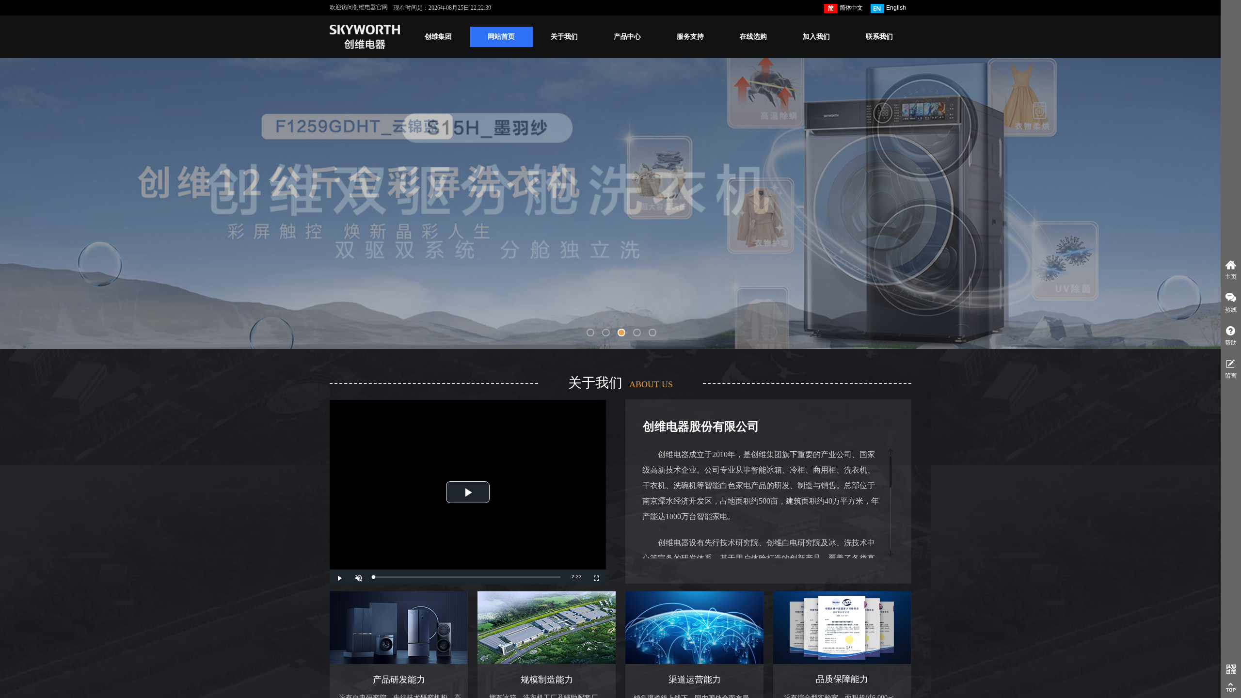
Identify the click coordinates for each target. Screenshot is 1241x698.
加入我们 (816, 36)
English (896, 7)
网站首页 (501, 36)
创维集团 (438, 36)
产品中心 (627, 36)
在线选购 (753, 36)
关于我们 (564, 36)
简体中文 (851, 7)
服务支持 (690, 36)
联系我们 (879, 36)
